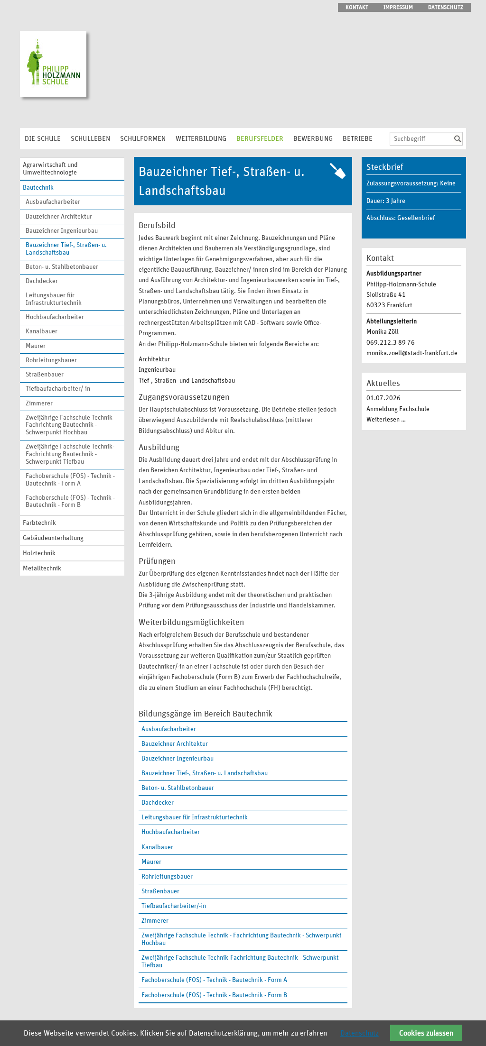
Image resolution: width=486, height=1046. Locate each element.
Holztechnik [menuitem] (39, 553)
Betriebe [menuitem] (358, 138)
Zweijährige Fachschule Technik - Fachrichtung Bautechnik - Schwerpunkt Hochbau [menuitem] (71, 425)
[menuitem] (243, 773)
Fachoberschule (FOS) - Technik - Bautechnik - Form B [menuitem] (70, 502)
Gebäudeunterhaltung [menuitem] (53, 538)
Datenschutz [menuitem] (445, 7)
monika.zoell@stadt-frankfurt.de (412, 353)
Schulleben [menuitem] (90, 138)
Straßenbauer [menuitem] (45, 374)
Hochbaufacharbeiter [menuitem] (55, 317)
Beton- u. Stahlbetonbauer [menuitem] (62, 267)
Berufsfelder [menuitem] (259, 138)
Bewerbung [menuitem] (313, 138)
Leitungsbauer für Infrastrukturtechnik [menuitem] (54, 299)
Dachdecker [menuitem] (42, 281)
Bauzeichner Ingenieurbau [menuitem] (62, 231)
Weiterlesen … (386, 419)
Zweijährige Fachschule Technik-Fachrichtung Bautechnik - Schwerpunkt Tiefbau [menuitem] (70, 454)
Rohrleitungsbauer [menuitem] (51, 360)
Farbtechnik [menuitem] (39, 523)
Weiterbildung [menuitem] (201, 138)
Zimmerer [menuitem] (39, 403)
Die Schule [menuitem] (43, 138)
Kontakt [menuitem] (357, 7)
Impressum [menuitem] (398, 7)
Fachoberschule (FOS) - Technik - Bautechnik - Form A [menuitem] (70, 480)
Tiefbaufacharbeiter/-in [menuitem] (58, 388)
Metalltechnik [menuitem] (42, 568)
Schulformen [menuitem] (143, 138)
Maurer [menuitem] (36, 346)
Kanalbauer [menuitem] (41, 331)
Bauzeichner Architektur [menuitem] (59, 216)
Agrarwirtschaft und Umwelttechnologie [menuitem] (50, 169)
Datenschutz (359, 1033)
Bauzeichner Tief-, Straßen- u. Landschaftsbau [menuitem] (66, 249)
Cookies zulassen (426, 1033)
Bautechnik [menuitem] (38, 187)
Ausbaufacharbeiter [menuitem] (53, 202)
